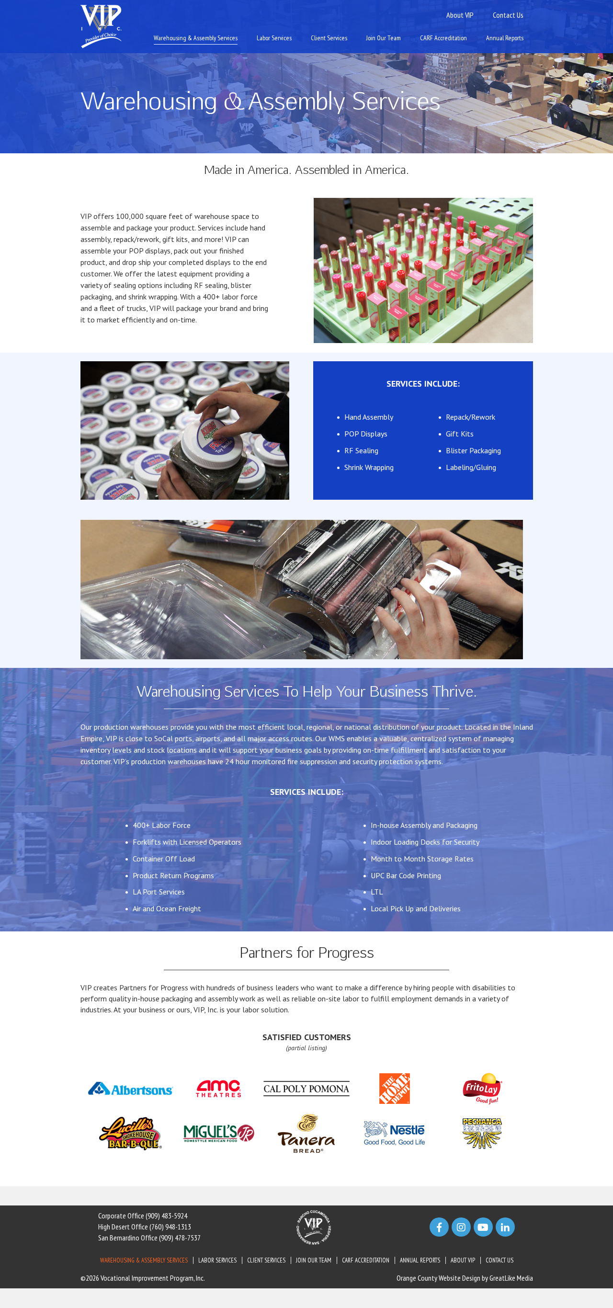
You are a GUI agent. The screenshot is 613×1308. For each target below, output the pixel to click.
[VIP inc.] (101, 26)
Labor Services (274, 38)
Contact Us (508, 15)
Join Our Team (383, 38)
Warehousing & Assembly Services (196, 38)
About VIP (460, 15)
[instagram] (461, 1227)
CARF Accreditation (443, 38)
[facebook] (439, 1227)
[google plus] (483, 1227)
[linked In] (505, 1227)
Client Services (329, 38)
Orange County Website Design (438, 1278)
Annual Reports (504, 38)
